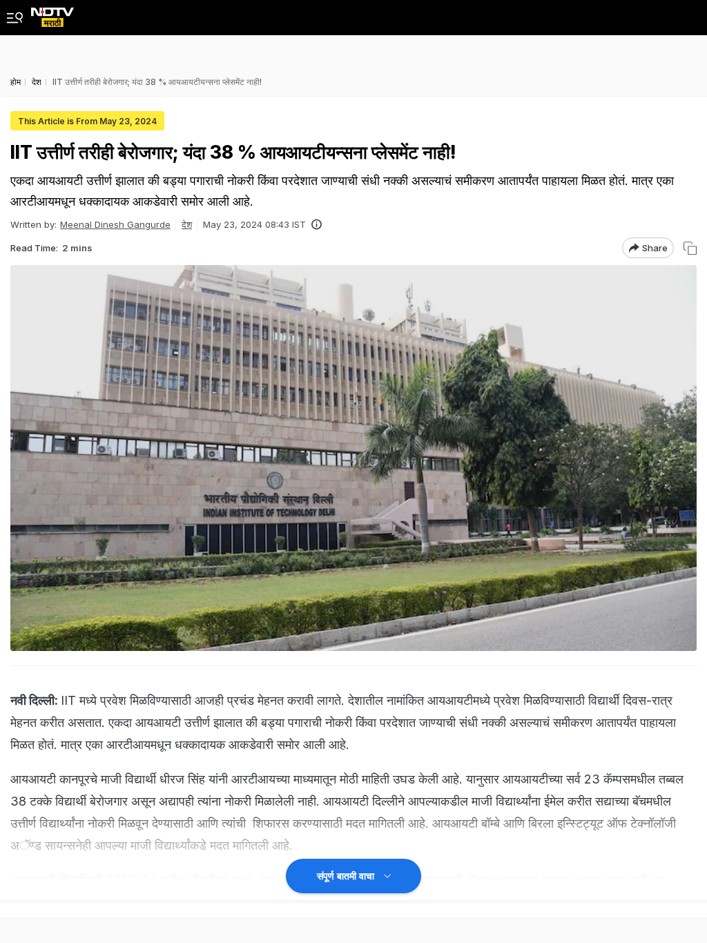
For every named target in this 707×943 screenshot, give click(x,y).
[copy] (690, 248)
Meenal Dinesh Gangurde (115, 224)
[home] (52, 13)
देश (187, 224)
